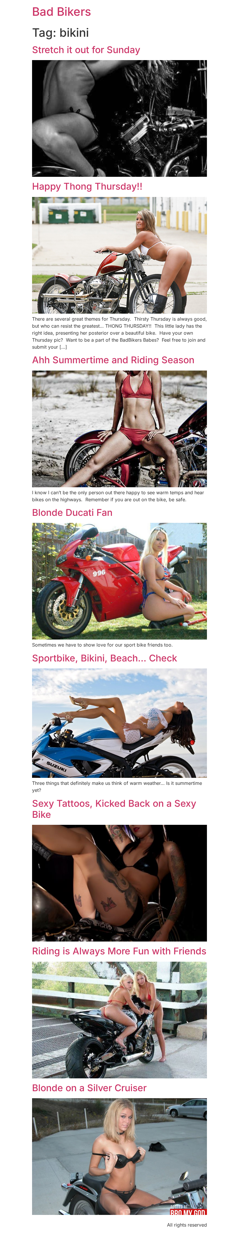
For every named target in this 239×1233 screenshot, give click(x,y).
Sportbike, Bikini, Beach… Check (104, 658)
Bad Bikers (61, 11)
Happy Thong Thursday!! (87, 186)
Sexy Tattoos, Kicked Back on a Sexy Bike (114, 809)
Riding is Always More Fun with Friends (119, 951)
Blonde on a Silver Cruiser (89, 1088)
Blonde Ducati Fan (72, 512)
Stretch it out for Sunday (86, 49)
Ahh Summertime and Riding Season (113, 360)
